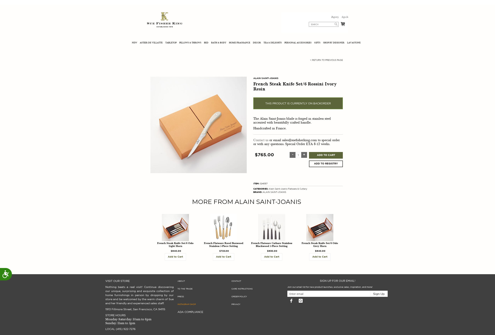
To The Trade (185, 289)
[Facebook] (291, 301)
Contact (236, 281)
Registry (335, 17)
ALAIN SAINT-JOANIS (274, 192)
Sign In (344, 17)
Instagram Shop (187, 304)
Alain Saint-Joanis (278, 189)
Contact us (260, 140)
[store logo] (164, 20)
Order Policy (239, 297)
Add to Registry (326, 163)
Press (181, 297)
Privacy (235, 304)
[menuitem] (135, 43)
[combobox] (324, 24)
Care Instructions (242, 289)
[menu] (247, 43)
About (181, 281)
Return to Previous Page (326, 60)
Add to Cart (326, 155)
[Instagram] (301, 301)
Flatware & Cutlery (297, 189)
